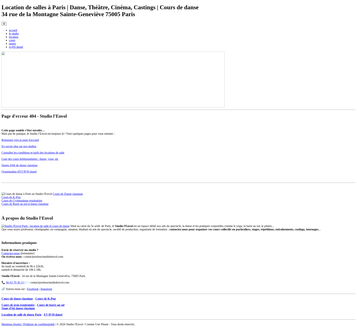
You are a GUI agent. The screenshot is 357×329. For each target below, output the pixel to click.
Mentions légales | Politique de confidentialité (27, 324)
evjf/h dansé (16, 46)
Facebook (32, 289)
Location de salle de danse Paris (21, 314)
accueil (13, 30)
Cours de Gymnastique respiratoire (21, 200)
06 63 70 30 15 (15, 282)
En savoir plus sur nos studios (18, 146)
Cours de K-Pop (11, 197)
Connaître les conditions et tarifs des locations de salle (32, 152)
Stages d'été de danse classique (19, 165)
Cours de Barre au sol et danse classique (25, 203)
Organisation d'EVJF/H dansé (19, 171)
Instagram (46, 289)
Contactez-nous (10, 253)
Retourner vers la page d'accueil (20, 140)
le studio (14, 33)
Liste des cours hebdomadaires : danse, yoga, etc (29, 159)
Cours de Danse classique (68, 193)
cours (12, 40)
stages (12, 43)
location (13, 36)
